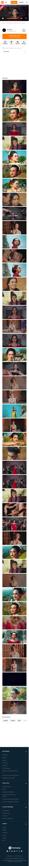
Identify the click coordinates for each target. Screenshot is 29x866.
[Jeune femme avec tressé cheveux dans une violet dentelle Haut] (14, 565)
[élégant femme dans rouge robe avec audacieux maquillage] (14, 86)
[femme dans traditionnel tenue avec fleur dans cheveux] (14, 255)
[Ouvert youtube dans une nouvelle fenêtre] (21, 854)
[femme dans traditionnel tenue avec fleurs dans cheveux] (14, 382)
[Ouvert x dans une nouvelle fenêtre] (18, 854)
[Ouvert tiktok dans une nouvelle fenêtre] (16, 854)
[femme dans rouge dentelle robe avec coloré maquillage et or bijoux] (14, 622)
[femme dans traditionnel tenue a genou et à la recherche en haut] (14, 326)
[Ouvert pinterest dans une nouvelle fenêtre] (14, 854)
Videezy (4, 759)
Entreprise (5, 762)
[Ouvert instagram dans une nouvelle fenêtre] (9, 854)
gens (19, 720)
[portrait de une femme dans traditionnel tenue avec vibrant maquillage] (14, 241)
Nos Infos (4, 818)
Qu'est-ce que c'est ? (18, 48)
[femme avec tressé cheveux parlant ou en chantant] (14, 199)
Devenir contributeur (7, 821)
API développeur (6, 767)
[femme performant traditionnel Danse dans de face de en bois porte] (14, 664)
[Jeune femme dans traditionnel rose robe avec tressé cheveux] (14, 142)
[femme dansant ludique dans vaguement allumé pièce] (14, 368)
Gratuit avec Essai (14, 36)
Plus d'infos (6, 51)
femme (13, 720)
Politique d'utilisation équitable (14, 865)
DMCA (3, 790)
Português (5, 835)
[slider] (12, 18)
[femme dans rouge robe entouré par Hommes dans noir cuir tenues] (14, 523)
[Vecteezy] (2, 2)
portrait (6, 720)
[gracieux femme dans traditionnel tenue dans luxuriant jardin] (14, 692)
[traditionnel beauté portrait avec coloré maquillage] (14, 114)
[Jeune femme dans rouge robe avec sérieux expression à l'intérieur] (14, 312)
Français (4, 840)
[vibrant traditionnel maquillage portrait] (14, 170)
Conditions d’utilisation (14, 863)
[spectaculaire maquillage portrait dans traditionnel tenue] (14, 453)
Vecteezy (4, 757)
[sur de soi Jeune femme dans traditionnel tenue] (14, 410)
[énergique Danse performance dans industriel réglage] (14, 213)
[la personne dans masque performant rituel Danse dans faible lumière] (14, 509)
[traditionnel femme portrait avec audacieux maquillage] (14, 551)
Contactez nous (6, 816)
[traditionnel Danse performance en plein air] (14, 100)
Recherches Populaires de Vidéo (10, 804)
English (4, 830)
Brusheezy (5, 754)
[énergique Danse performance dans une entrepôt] (14, 467)
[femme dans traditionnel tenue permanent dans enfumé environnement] (14, 707)
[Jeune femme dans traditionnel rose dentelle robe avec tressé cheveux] (14, 495)
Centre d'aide (5, 813)
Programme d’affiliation (8, 793)
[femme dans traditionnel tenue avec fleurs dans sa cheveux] (14, 227)
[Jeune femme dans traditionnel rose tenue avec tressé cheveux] (14, 297)
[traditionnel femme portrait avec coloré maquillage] (14, 354)
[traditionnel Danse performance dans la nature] (14, 185)
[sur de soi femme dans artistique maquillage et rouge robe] (14, 636)
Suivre (24, 31)
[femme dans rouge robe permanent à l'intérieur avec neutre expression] (14, 128)
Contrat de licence (6, 788)
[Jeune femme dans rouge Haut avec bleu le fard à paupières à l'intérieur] (14, 340)
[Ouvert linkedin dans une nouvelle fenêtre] (11, 854)
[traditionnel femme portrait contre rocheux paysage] (14, 269)
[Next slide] (23, 720)
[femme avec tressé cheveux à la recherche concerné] (14, 283)
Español (4, 832)
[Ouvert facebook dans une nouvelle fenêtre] (6, 854)
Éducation (4, 765)
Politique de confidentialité (15, 864)
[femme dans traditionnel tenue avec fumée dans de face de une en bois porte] (14, 424)
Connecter (21, 2)
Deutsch (4, 838)
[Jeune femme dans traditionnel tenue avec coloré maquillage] (14, 438)
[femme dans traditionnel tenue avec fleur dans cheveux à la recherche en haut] (14, 396)
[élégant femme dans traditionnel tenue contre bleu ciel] (14, 156)
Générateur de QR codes (8, 779)
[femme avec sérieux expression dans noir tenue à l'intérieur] (14, 678)
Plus (3, 843)
